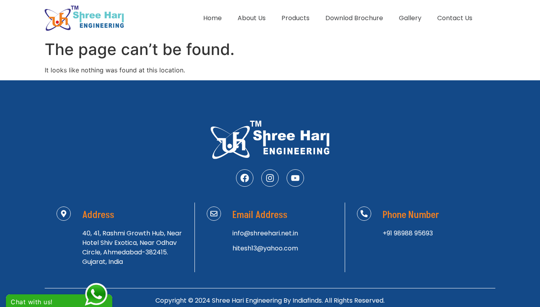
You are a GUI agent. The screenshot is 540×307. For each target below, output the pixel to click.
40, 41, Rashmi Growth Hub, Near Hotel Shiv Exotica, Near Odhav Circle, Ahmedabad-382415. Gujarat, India (132, 247)
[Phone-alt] (364, 214)
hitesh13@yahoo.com (265, 248)
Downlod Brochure (354, 18)
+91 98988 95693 (408, 233)
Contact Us (454, 18)
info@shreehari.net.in (265, 233)
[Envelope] (214, 214)
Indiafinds (307, 300)
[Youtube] (295, 178)
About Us (252, 18)
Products (295, 18)
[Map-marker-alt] (64, 214)
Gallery (410, 18)
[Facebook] (244, 178)
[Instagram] (270, 178)
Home (212, 18)
